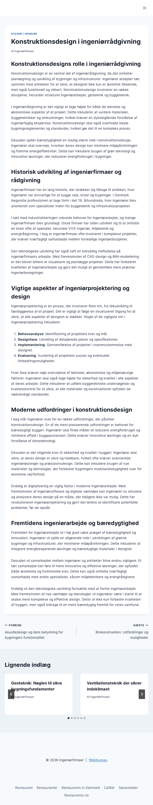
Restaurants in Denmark (81, 788)
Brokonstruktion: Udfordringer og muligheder (122, 632)
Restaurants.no (76, 795)
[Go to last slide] (11, 694)
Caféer (109, 788)
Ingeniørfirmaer (24, 51)
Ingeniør (31, 33)
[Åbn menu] (144, 8)
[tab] (69, 718)
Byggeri (16, 33)
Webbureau (98, 760)
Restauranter (47, 788)
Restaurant (24, 788)
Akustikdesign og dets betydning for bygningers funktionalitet (34, 632)
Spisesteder (128, 788)
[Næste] (142, 694)
